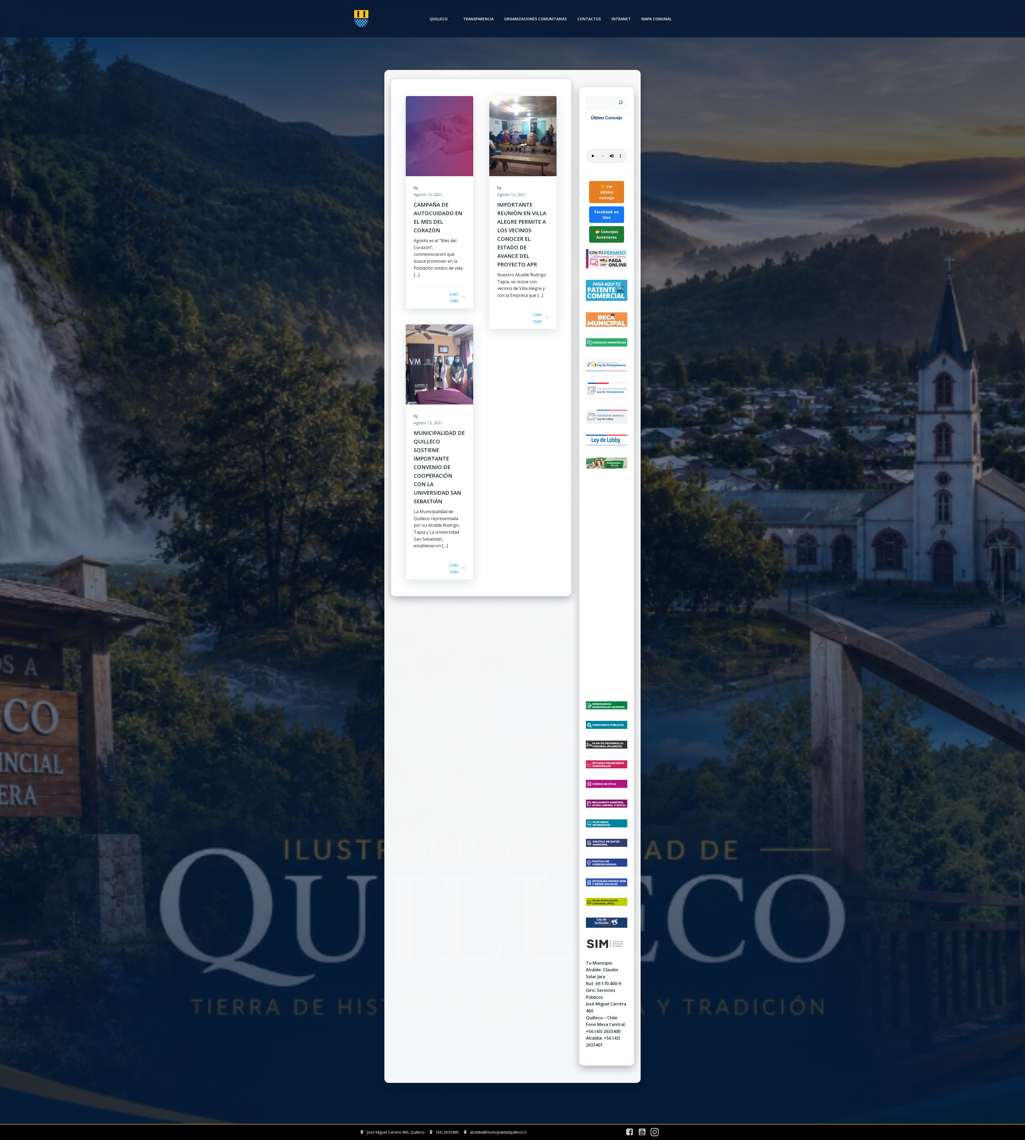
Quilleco (439, 18)
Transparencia (478, 18)
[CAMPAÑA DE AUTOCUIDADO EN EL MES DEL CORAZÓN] (439, 136)
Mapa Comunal (656, 18)
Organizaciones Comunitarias (535, 18)
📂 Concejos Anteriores (606, 234)
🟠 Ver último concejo (606, 192)
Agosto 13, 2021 (428, 194)
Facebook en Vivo (606, 214)
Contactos (589, 18)
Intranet (621, 18)
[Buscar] (620, 102)
